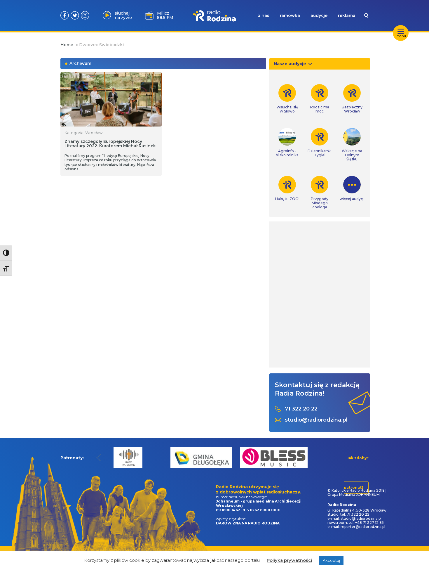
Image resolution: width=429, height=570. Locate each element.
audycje (319, 15)
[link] (287, 98)
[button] (99, 457)
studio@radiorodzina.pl (316, 420)
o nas (263, 15)
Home (66, 44)
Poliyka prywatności (289, 560)
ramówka (290, 15)
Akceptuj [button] (331, 560)
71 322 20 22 (301, 409)
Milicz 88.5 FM (165, 15)
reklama (346, 15)
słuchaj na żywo (123, 15)
